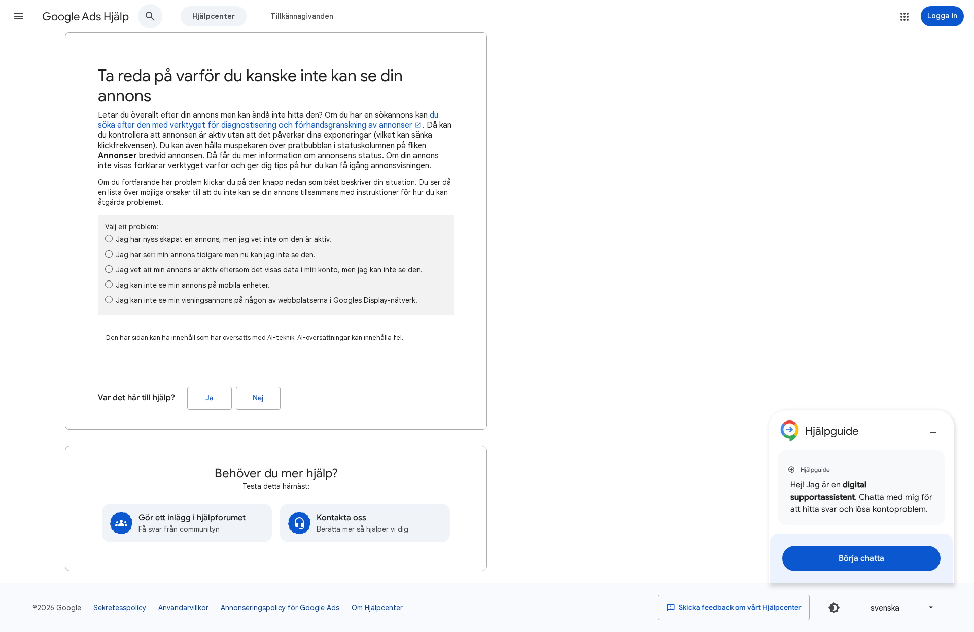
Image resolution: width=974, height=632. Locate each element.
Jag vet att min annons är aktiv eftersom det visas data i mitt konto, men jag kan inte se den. (269, 269)
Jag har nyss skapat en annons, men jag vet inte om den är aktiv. (223, 239)
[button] (18, 16)
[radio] (109, 238)
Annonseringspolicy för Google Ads (280, 607)
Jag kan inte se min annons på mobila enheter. (193, 285)
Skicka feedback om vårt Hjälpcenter (739, 607)
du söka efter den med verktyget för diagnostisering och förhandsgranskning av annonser (268, 120)
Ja (209, 398)
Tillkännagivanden (301, 16)
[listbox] (900, 607)
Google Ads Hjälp (85, 16)
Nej (258, 398)
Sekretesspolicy (119, 607)
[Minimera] (933, 428)
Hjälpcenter (213, 16)
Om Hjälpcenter (377, 607)
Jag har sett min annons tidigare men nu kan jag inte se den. (216, 254)
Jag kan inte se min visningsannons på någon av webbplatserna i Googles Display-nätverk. (267, 300)
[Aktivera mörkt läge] (834, 607)
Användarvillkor (183, 607)
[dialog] (861, 496)
